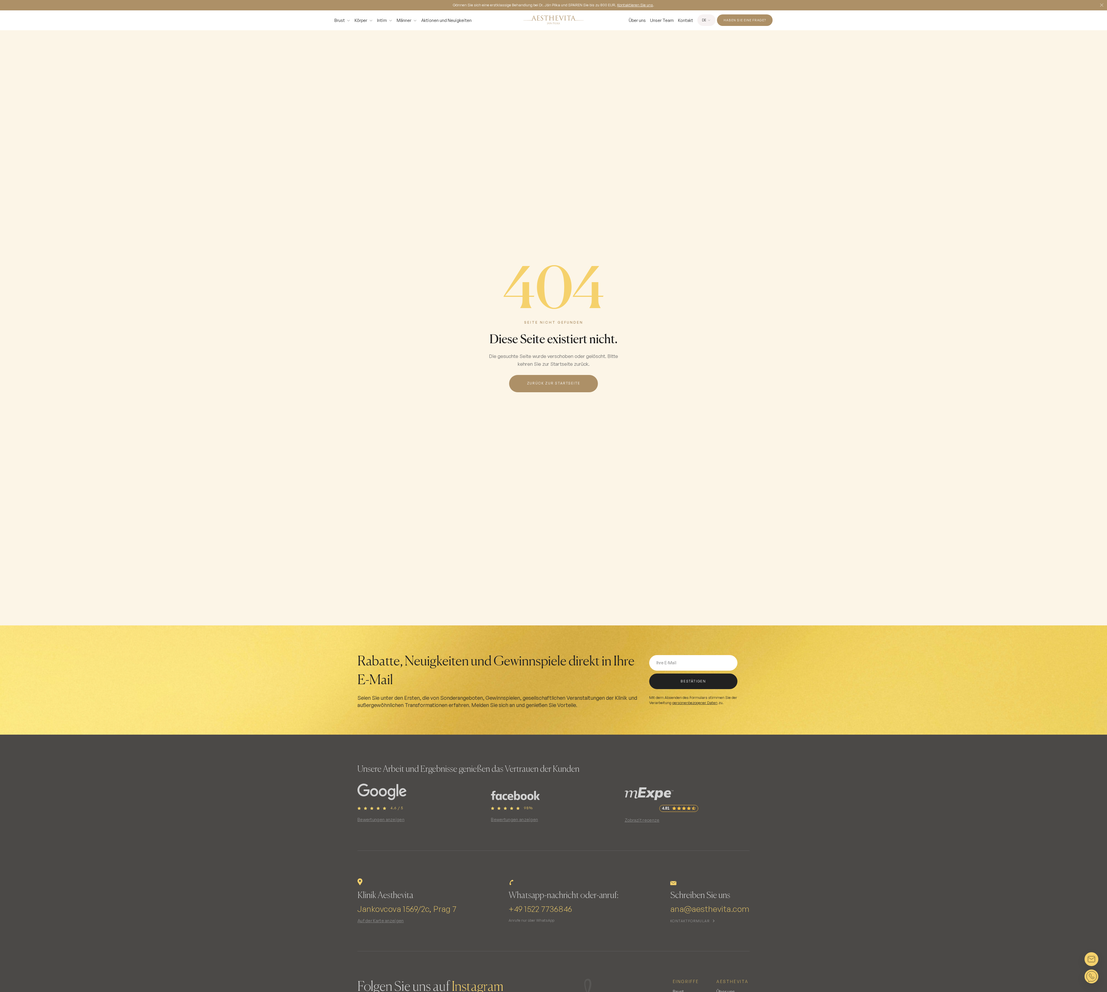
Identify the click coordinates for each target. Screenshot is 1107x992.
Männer (404, 20)
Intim (382, 20)
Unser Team (662, 20)
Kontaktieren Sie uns (635, 5)
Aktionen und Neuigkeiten (446, 20)
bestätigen (693, 681)
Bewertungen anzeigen (380, 819)
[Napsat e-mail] (1091, 959)
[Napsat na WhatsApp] (1091, 976)
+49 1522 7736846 (540, 909)
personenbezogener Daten (695, 702)
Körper (361, 20)
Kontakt (685, 20)
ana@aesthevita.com (710, 909)
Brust (339, 20)
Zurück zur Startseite (553, 383)
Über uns (637, 20)
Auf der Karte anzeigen (380, 920)
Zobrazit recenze (642, 820)
